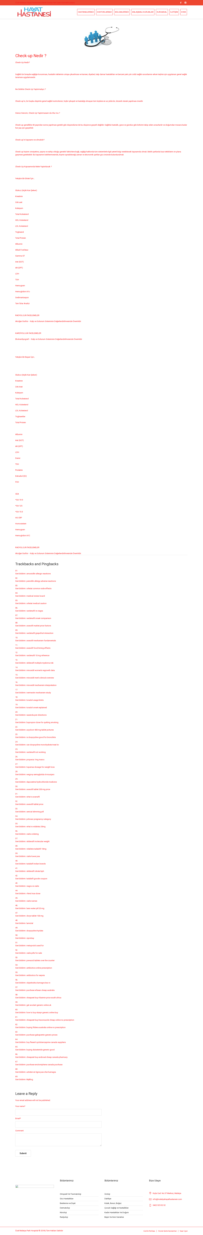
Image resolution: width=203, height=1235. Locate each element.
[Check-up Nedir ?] (101, 36)
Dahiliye (107, 1199)
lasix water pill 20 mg (35, 908)
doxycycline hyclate (34, 931)
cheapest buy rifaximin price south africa (43, 998)
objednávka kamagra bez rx (38, 983)
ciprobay (30, 938)
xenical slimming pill (35, 812)
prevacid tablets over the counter (40, 960)
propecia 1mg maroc (35, 759)
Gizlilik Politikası (149, 1231)
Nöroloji (63, 1212)
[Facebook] (180, 2)
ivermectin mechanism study (38, 693)
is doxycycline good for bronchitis (41, 737)
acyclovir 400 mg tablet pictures (40, 730)
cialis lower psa (33, 856)
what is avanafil (33, 797)
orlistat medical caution (36, 603)
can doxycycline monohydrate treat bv (42, 745)
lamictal (29, 923)
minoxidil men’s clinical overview (40, 678)
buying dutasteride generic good (40, 1050)
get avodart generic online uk (38, 1005)
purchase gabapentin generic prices (41, 1035)
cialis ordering (32, 834)
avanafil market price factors (38, 626)
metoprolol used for (35, 945)
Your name (20, 1106)
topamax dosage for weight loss (40, 767)
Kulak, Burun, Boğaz (112, 1203)
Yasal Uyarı (184, 1231)
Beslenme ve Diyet (67, 1203)
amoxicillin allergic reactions (38, 573)
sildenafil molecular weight (37, 841)
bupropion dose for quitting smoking (42, 722)
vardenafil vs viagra (34, 611)
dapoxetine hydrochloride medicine (41, 782)
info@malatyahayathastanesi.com (167, 1199)
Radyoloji (64, 1217)
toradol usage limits (35, 700)
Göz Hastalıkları (66, 1199)
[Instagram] (185, 2)
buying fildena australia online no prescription (46, 1027)
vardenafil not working (36, 752)
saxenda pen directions (36, 715)
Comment (19, 1131)
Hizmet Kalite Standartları (167, 1231)
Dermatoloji (65, 1208)
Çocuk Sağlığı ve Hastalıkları (116, 1208)
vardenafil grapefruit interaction (39, 633)
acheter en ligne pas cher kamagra (41, 1072)
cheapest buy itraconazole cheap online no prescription (50, 1020)
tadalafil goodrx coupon (36, 878)
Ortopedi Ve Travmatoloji (70, 1194)
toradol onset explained (36, 707)
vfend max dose (33, 893)
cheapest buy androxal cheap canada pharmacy (46, 1057)
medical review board (35, 596)
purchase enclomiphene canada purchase (44, 1064)
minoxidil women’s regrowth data (40, 670)
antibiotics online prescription (39, 968)
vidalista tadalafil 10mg (36, 849)
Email (18, 1118)
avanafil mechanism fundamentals (41, 640)
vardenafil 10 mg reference (37, 655)
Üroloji (107, 1194)
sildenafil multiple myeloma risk (39, 663)
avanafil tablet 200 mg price (38, 789)
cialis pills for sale (34, 953)
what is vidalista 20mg (35, 826)
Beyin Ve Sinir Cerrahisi (114, 1217)
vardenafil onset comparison (38, 618)
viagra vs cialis (32, 886)
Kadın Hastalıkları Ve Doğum (116, 1212)
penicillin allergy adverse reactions (41, 581)
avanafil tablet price (34, 804)
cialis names (31, 901)
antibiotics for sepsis (35, 975)
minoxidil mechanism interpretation (41, 685)
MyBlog (29, 1079)
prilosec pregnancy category (38, 819)
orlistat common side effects (38, 588)
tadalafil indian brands (36, 864)
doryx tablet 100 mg (34, 916)
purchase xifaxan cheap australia (40, 990)
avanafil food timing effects (38, 648)
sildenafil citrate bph (35, 871)
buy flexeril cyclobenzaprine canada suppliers (46, 1042)
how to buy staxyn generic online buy (42, 1012)
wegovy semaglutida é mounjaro (40, 774)
